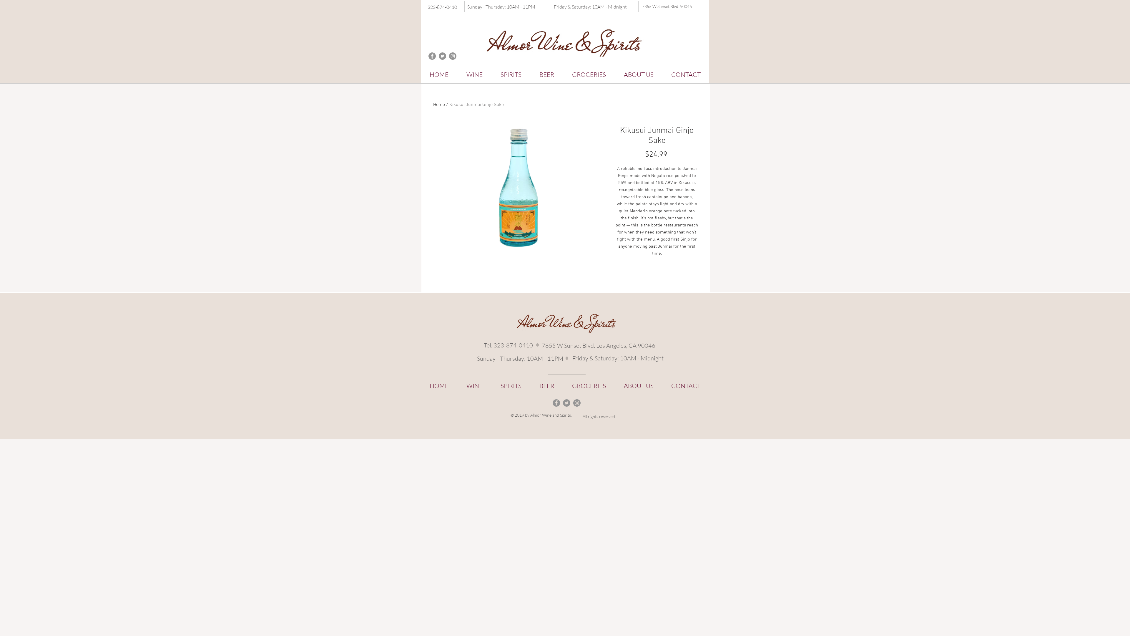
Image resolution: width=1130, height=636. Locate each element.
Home (439, 105)
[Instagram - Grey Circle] (452, 56)
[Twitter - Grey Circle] (442, 56)
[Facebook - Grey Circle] (432, 56)
